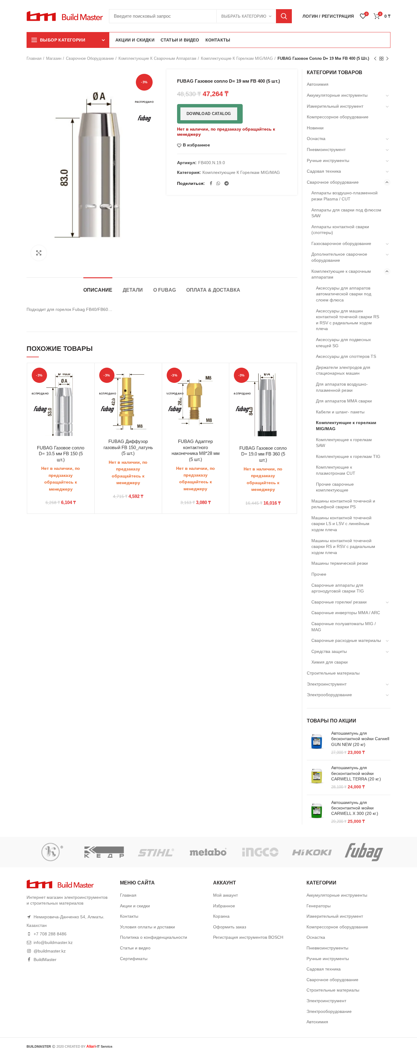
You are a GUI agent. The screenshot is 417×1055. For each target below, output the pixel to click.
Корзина (221, 916)
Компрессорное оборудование (337, 116)
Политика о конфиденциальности (153, 937)
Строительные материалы (333, 673)
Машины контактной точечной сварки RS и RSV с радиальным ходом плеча (343, 546)
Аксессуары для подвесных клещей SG (343, 342)
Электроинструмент (326, 684)
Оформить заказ (229, 926)
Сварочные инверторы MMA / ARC (345, 612)
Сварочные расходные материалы (346, 640)
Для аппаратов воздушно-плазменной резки (342, 387)
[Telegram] (226, 183)
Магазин (53, 58)
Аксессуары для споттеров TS (346, 356)
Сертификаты (133, 958)
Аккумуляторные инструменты (337, 95)
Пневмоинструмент (326, 149)
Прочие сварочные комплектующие (335, 487)
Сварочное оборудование (90, 58)
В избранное (196, 145)
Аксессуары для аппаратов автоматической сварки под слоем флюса (343, 294)
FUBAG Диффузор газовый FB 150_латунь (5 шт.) (128, 447)
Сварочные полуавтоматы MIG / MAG (343, 626)
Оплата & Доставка (213, 290)
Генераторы (318, 905)
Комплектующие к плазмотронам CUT (335, 470)
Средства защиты (329, 651)
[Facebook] (211, 183)
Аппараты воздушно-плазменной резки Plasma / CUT (344, 195)
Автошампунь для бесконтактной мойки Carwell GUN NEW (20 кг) (360, 739)
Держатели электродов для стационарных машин (343, 370)
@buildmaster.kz (50, 951)
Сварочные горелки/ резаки (339, 602)
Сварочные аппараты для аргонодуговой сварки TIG (337, 588)
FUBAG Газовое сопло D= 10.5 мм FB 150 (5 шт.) (60, 453)
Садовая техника (324, 171)
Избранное (224, 905)
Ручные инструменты (328, 160)
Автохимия (317, 84)
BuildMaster (45, 959)
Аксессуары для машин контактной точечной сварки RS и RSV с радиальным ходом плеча (347, 319)
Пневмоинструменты (327, 947)
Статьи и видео (135, 947)
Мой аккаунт (225, 895)
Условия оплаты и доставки (147, 926)
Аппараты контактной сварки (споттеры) (340, 229)
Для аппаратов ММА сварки (344, 400)
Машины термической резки (339, 563)
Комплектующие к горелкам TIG (348, 456)
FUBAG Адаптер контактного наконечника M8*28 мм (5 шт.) (195, 450)
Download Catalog (209, 113)
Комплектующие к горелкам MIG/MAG (237, 58)
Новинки (315, 127)
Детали (133, 290)
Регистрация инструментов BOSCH (248, 937)
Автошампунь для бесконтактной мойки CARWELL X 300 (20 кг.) (354, 808)
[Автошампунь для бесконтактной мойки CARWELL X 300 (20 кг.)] (317, 812)
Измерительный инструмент (335, 106)
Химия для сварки (329, 662)
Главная (34, 58)
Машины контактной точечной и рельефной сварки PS (343, 504)
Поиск (284, 16)
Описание (97, 290)
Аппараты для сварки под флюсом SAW (346, 212)
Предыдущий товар (375, 59)
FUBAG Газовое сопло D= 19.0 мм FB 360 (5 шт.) (263, 454)
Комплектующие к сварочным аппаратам (157, 58)
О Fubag (164, 290)
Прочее (318, 574)
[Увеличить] (38, 253)
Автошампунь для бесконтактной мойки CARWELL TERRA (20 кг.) (356, 773)
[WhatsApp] (218, 183)
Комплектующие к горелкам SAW (344, 442)
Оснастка (316, 138)
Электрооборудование (329, 694)
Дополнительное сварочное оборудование (339, 257)
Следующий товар (387, 59)
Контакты (129, 916)
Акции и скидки (135, 905)
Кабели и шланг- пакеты (340, 411)
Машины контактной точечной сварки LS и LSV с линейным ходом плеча (341, 523)
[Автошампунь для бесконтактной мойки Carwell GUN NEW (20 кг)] (317, 742)
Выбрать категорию (243, 16)
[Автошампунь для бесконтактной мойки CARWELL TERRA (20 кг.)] (317, 777)
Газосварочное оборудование (341, 243)
